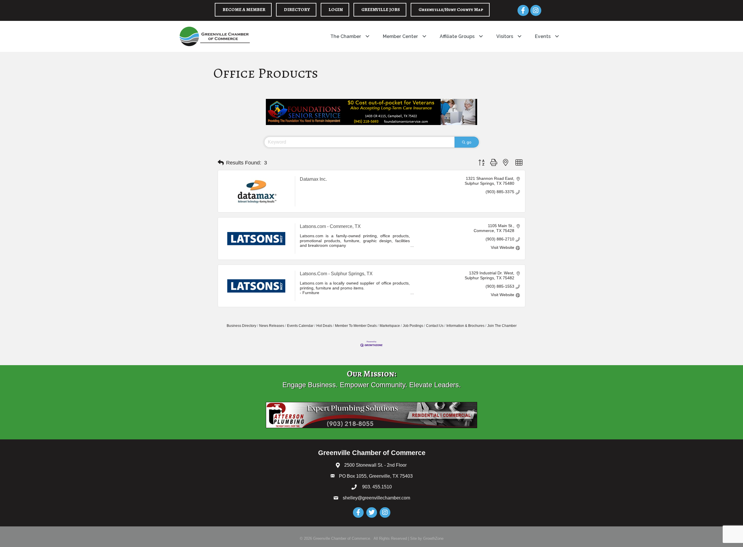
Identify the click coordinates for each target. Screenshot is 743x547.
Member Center (400, 36)
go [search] (469, 142)
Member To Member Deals (356, 326)
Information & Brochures (465, 326)
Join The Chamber (502, 326)
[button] (221, 162)
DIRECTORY (297, 9)
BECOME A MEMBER (244, 9)
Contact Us (434, 326)
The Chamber (345, 36)
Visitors (504, 36)
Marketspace (390, 326)
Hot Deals (324, 326)
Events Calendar (300, 326)
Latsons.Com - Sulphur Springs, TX (336, 273)
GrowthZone (433, 538)
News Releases (271, 326)
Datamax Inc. (313, 179)
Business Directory (241, 326)
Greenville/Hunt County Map (451, 9)
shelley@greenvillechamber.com (376, 497)
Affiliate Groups (457, 36)
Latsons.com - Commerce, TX (330, 226)
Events (543, 36)
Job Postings (413, 326)
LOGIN (336, 9)
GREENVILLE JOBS (380, 9)
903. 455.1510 (376, 486)
